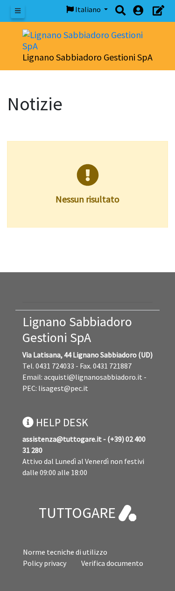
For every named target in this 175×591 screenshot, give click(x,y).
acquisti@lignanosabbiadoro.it (93, 377)
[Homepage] (87, 39)
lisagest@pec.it (63, 388)
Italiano (88, 9)
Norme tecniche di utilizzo (65, 552)
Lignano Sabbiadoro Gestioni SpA (77, 329)
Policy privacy (44, 563)
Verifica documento (112, 563)
